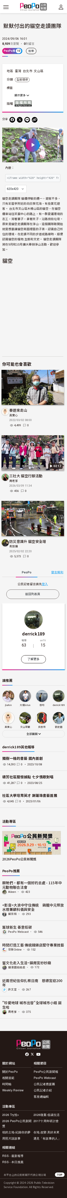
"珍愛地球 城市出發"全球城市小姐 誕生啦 (32, 1005)
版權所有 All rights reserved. (24, 103)
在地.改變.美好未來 (46, 1132)
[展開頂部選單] (61, 7)
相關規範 (8, 1078)
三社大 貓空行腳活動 (25, 475)
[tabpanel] (32, 584)
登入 (45, 584)
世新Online (15, 949)
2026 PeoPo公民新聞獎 (16, 1123)
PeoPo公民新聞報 (46, 1071)
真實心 (13, 415)
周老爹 (13, 481)
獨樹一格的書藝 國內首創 (22, 758)
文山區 (38, 71)
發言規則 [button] (57, 572)
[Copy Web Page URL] (34, 120)
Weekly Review (13, 1090)
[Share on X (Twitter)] (20, 120)
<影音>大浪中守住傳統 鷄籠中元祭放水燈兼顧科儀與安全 (33, 907)
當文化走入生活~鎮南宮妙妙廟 (26, 962)
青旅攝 (13, 546)
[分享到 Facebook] (12, 120)
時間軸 (6, 1084)
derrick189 (33, 634)
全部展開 (32, 734)
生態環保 (22, 79)
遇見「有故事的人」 (47, 1138)
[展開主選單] (6, 7)
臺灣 (18, 71)
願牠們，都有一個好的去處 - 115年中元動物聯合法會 (32, 885)
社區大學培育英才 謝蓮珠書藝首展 (29, 795)
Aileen (12, 892)
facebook (27, 1054)
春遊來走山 (18, 410)
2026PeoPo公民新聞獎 (19, 859)
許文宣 (12, 989)
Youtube (38, 1054)
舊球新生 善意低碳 (17, 927)
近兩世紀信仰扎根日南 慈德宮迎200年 (32, 982)
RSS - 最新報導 (12, 1156)
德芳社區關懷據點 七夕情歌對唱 (28, 777)
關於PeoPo (10, 1071)
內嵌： (9, 168)
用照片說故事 (11, 1138)
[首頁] (33, 7)
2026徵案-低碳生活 (47, 1115)
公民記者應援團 (44, 1084)
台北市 (27, 71)
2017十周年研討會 (46, 1121)
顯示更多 (20, 95)
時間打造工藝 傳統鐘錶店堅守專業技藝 (33, 944)
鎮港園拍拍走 (16, 967)
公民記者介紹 (43, 1090)
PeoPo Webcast (18, 932)
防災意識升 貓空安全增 (27, 541)
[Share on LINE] (27, 120)
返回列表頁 (32, 594)
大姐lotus (25, 705)
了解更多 (33, 659)
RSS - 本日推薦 (12, 1162)
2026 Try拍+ (10, 1115)
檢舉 (31, 50)
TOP (59, 1174)
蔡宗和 (12, 914)
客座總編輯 (41, 1096)
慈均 (41, 705)
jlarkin (8, 705)
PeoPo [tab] (26, 572)
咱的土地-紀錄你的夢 (16, 1132)
